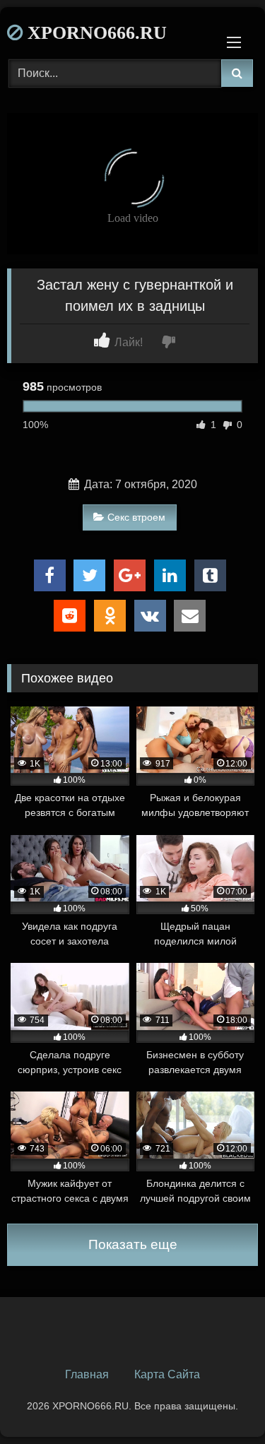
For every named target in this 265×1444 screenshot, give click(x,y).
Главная (87, 1374)
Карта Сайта (167, 1374)
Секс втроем (136, 517)
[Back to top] (221, 1402)
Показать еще (132, 1244)
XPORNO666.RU (95, 33)
